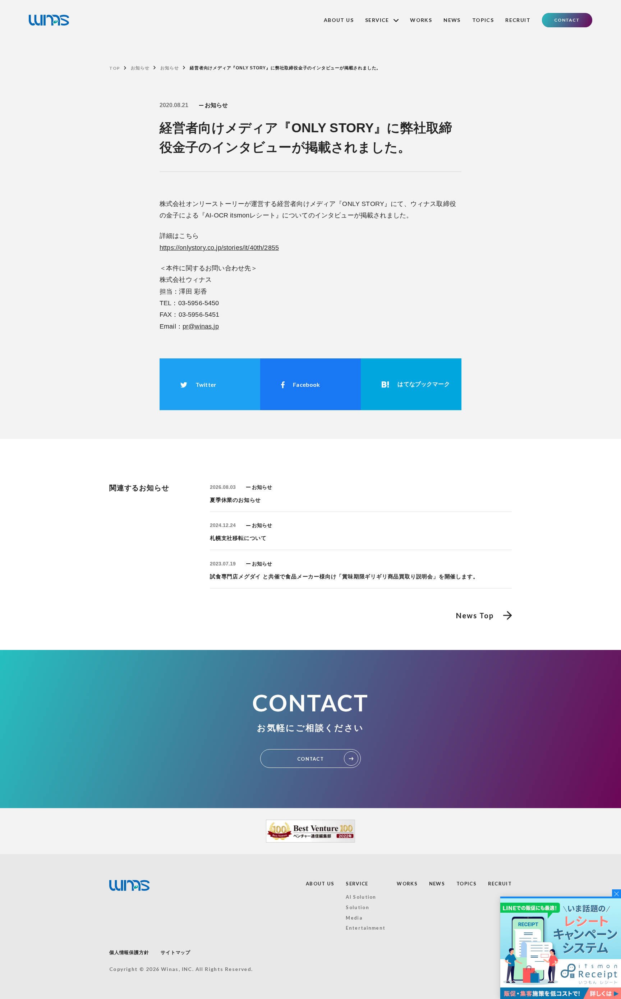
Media (354, 918)
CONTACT (567, 20)
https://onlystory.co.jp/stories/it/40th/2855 (219, 247)
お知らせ (140, 67)
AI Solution (361, 897)
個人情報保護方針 (129, 952)
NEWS (452, 20)
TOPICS (483, 20)
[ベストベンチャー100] (310, 831)
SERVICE (357, 883)
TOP (114, 68)
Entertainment (365, 928)
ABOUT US (339, 20)
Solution (357, 907)
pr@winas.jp (201, 326)
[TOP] (49, 20)
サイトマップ (175, 952)
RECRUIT (517, 20)
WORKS (421, 20)
